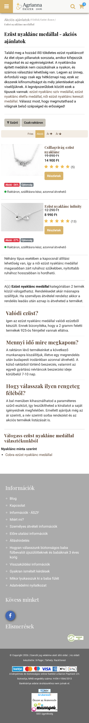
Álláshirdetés (19, 540)
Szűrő (13, 122)
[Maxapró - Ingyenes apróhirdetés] (44, 707)
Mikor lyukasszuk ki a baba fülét (34, 578)
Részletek (54, 176)
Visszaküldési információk (30, 564)
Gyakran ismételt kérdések (30, 571)
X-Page (39, 660)
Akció (40, 133)
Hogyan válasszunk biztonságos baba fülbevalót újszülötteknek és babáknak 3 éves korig (44, 552)
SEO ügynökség (44, 713)
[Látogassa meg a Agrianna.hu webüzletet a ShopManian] (44, 690)
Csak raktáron (33, 122)
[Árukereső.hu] (44, 695)
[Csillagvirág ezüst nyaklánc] (22, 161)
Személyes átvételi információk (33, 526)
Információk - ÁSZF (24, 513)
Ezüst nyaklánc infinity (63, 206)
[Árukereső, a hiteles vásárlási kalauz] (75, 638)
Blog (13, 498)
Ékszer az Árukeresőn (44, 700)
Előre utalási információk (29, 534)
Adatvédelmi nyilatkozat (28, 585)
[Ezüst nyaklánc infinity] (22, 220)
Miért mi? (17, 519)
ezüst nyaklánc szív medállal (51, 92)
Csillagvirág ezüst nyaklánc (59, 149)
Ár (48, 133)
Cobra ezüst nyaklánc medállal (28, 455)
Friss (30, 133)
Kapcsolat (17, 505)
